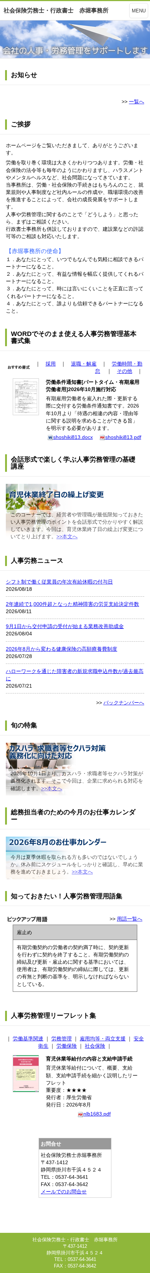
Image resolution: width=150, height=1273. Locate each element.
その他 (124, 371)
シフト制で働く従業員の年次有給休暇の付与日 (59, 582)
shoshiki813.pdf (123, 437)
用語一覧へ (129, 919)
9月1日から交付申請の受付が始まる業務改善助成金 (65, 626)
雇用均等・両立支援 (103, 1038)
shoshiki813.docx (73, 437)
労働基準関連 (28, 1038)
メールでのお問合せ (64, 1191)
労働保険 (66, 1046)
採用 (51, 364)
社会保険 (95, 1046)
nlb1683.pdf (97, 1114)
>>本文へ (67, 536)
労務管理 (61, 1038)
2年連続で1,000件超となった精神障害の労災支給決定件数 (72, 604)
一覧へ (136, 101)
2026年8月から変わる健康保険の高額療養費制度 (61, 649)
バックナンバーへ (123, 703)
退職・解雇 (83, 364)
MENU (139, 11)
